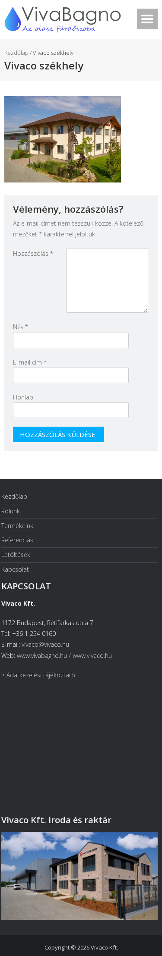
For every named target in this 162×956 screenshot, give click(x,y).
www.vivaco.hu (92, 655)
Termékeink (17, 526)
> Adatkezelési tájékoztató (38, 675)
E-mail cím (30, 362)
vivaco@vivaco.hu (45, 644)
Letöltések (15, 554)
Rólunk (10, 511)
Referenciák (17, 540)
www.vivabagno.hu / (45, 655)
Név (20, 327)
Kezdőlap (16, 53)
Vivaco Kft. (104, 947)
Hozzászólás (33, 253)
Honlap (23, 397)
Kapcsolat (15, 569)
